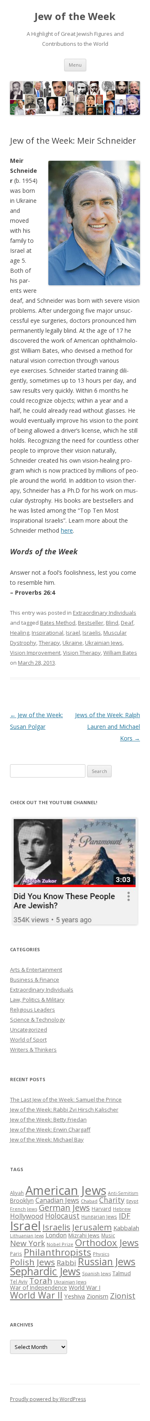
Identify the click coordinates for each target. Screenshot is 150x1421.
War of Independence (38, 1287)
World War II (36, 1295)
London (56, 1235)
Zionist (122, 1295)
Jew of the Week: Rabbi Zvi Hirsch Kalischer (64, 1109)
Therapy (49, 642)
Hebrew (122, 1209)
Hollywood (26, 1216)
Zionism (97, 1296)
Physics (101, 1254)
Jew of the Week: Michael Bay (47, 1139)
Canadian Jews (57, 1200)
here (67, 530)
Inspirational (47, 632)
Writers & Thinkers (33, 1049)
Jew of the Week (75, 16)
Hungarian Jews (99, 1216)
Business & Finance (34, 979)
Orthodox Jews (107, 1242)
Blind (112, 622)
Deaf (127, 622)
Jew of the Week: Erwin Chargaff (50, 1129)
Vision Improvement (35, 652)
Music (108, 1235)
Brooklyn (22, 1200)
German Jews (64, 1207)
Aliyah (17, 1192)
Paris (16, 1253)
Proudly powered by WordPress (48, 1399)
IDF (124, 1216)
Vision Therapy (82, 652)
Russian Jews (106, 1261)
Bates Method (57, 622)
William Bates (120, 652)
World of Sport (28, 1039)
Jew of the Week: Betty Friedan (48, 1119)
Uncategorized (28, 1029)
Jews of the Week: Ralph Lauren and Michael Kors (107, 726)
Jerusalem (92, 1227)
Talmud (121, 1273)
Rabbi (66, 1262)
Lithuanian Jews (27, 1236)
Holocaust (62, 1216)
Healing (19, 632)
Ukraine (72, 642)
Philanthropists (57, 1252)
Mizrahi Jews (84, 1235)
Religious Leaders (32, 1009)
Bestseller (90, 622)
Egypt (132, 1201)
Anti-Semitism (123, 1193)
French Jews (23, 1209)
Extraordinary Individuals (104, 612)
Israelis (91, 632)
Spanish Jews (96, 1273)
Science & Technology (37, 1019)
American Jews (65, 1190)
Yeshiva (74, 1296)
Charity (112, 1200)
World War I (84, 1287)
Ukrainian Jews (103, 642)
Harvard (101, 1208)
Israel (73, 632)
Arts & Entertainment (36, 969)
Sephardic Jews (45, 1271)
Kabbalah (126, 1228)
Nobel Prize (60, 1244)
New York (27, 1243)
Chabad (89, 1201)
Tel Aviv (19, 1281)
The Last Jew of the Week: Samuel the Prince (66, 1099)
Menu (75, 65)
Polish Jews (32, 1262)
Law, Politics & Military (37, 999)
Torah (40, 1280)
